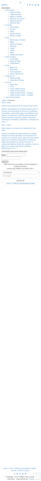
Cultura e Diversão (16, 44)
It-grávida (9, 25)
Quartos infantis (15, 33)
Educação (13, 46)
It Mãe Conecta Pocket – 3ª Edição (21, 95)
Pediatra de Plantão (16, 55)
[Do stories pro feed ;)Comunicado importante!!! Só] (20, 191)
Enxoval (12, 29)
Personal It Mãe (15, 61)
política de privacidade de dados (25, 468)
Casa (7, 65)
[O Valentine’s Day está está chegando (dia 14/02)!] (20, 444)
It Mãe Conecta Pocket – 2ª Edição (21, 93)
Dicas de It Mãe (15, 12)
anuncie (14, 470)
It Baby (12, 50)
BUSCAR (21, 181)
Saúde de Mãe (15, 23)
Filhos (8, 38)
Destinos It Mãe (15, 78)
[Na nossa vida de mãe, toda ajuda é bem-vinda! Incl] (20, 251)
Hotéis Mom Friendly (17, 80)
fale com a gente (23, 470)
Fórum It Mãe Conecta (17, 89)
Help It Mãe (14, 84)
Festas (12, 48)
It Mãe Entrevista (15, 14)
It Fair (12, 86)
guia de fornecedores (13, 97)
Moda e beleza (11, 57)
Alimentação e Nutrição (17, 40)
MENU (5, 5)
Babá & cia (13, 67)
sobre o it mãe (8, 468)
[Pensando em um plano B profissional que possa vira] (20, 358)
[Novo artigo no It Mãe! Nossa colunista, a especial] (20, 287)
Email (4, 155)
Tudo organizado (15, 72)
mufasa (31, 479)
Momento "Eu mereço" (17, 19)
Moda (12, 31)
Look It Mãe (14, 59)
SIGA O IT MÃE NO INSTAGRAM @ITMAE (20, 183)
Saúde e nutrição (15, 35)
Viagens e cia (10, 76)
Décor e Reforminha (16, 74)
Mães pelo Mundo (16, 21)
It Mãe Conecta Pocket (17, 91)
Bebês (12, 42)
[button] (6, 8)
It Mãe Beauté (14, 63)
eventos (8, 82)
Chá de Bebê (14, 27)
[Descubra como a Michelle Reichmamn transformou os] (20, 325)
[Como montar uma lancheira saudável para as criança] (20, 217)
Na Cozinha (14, 69)
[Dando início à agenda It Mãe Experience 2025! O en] (20, 400)
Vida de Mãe (10, 10)
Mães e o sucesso (16, 16)
